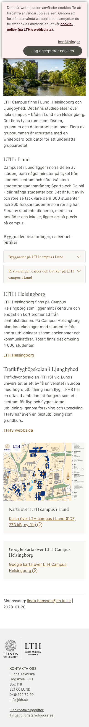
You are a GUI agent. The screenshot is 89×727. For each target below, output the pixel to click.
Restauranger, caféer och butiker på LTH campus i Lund (41, 274)
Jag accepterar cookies (52, 51)
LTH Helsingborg (18, 355)
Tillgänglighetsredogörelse (31, 715)
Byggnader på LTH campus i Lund (35, 256)
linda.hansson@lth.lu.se (49, 601)
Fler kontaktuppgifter (27, 710)
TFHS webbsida (18, 430)
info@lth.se (19, 699)
